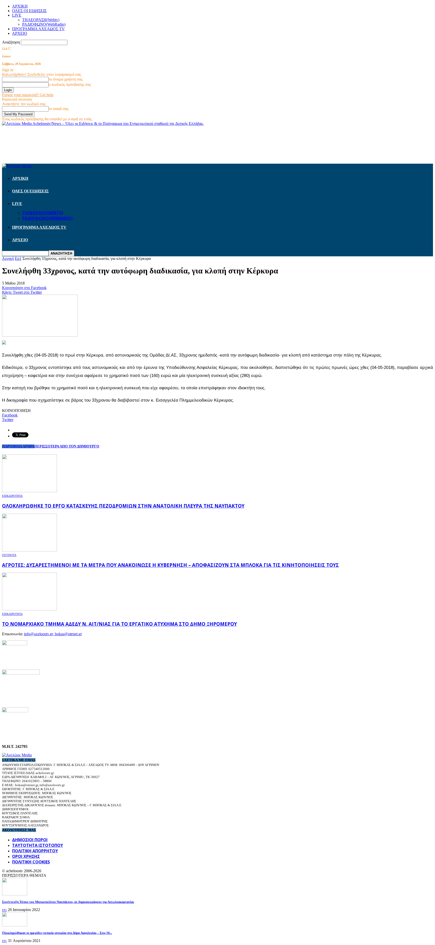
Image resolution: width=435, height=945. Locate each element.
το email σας (58, 109)
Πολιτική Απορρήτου (35, 851)
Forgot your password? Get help (27, 95)
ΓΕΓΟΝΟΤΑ (9, 554)
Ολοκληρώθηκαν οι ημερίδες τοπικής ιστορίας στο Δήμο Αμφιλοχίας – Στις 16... (57, 933)
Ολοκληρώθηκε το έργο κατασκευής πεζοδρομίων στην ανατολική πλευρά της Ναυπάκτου (123, 506)
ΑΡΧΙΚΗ (20, 6)
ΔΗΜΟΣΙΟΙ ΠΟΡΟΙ (30, 840)
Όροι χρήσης (26, 856)
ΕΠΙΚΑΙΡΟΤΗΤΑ (12, 495)
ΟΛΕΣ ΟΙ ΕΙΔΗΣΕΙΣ (29, 11)
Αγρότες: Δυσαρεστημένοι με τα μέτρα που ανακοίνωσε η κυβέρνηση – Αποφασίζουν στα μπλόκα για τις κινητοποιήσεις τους (170, 565)
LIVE (16, 15)
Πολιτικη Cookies (31, 862)
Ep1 (4, 910)
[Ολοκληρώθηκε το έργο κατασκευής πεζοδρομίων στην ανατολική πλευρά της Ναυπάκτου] (29, 491)
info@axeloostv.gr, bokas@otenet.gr (53, 634)
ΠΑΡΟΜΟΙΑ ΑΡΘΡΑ (18, 446)
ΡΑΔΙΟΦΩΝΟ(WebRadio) (43, 24)
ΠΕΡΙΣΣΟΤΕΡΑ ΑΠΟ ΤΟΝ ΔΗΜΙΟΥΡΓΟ (66, 446)
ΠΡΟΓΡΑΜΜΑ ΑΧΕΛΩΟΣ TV (38, 29)
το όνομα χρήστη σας (66, 79)
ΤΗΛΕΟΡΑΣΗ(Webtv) (40, 20)
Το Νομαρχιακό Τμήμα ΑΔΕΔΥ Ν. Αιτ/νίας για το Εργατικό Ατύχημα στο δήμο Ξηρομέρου (119, 624)
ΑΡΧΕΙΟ (19, 33)
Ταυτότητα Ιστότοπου (37, 845)
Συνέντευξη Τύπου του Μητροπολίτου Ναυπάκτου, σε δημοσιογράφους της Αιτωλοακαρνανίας (68, 902)
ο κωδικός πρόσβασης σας (70, 84)
